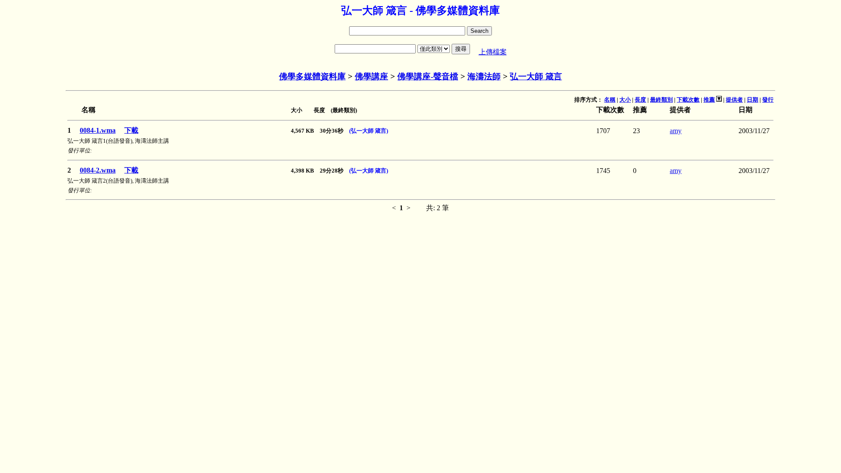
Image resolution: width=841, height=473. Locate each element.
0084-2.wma (98, 170)
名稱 (609, 99)
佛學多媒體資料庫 (312, 76)
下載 (131, 130)
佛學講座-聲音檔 (427, 76)
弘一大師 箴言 (536, 76)
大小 (625, 99)
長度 (640, 99)
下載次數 (688, 99)
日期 (752, 99)
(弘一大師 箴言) (368, 130)
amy (676, 130)
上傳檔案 (493, 52)
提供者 (734, 99)
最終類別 (661, 99)
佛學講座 (371, 76)
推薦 (709, 99)
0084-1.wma (98, 130)
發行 (768, 99)
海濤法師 (484, 76)
